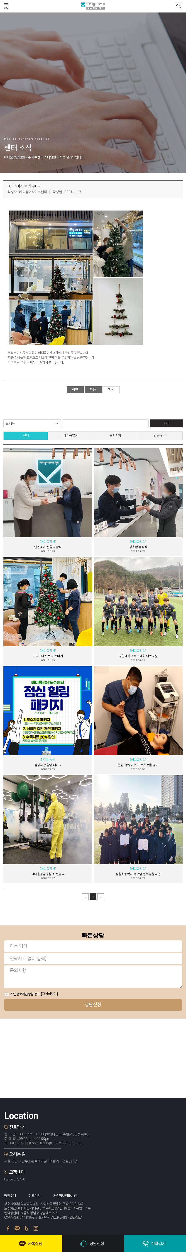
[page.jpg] (76, 278)
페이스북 (8, 1228)
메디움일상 (71, 435)
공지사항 (115, 435)
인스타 (36, 1228)
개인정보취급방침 (65, 1196)
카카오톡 (17, 1228)
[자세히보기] (49, 994)
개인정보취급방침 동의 (25, 994)
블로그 (27, 1228)
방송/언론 (160, 435)
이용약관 (34, 1196)
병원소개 (10, 1196)
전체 (26, 435)
